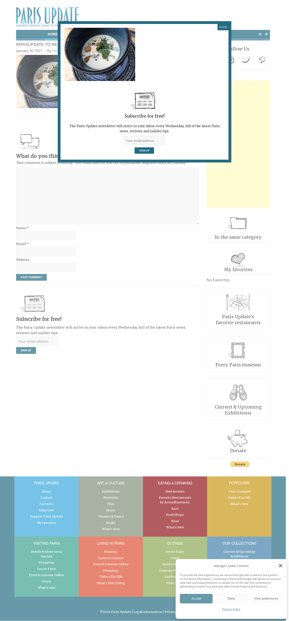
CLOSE (223, 27)
